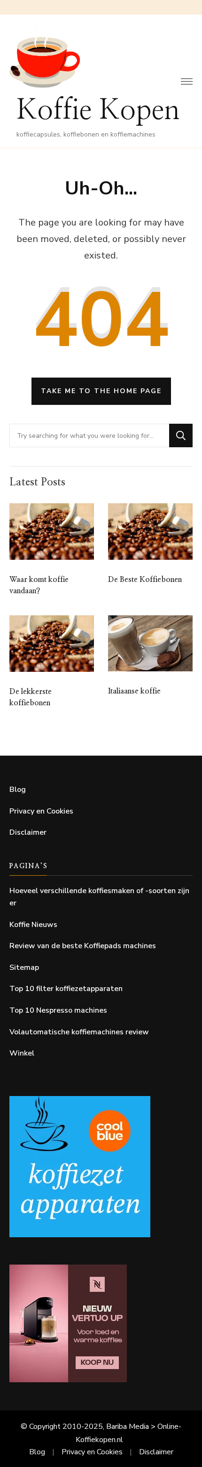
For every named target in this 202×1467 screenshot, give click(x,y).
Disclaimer (28, 832)
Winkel (21, 1053)
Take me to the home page (101, 391)
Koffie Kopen (98, 111)
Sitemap (24, 967)
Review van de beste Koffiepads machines (82, 946)
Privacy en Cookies (41, 811)
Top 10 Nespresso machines (58, 1010)
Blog (17, 789)
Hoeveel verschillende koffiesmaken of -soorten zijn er (99, 897)
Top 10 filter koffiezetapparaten (66, 988)
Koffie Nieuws (33, 924)
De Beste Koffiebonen (145, 579)
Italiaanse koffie (134, 691)
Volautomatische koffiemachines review (79, 1032)
